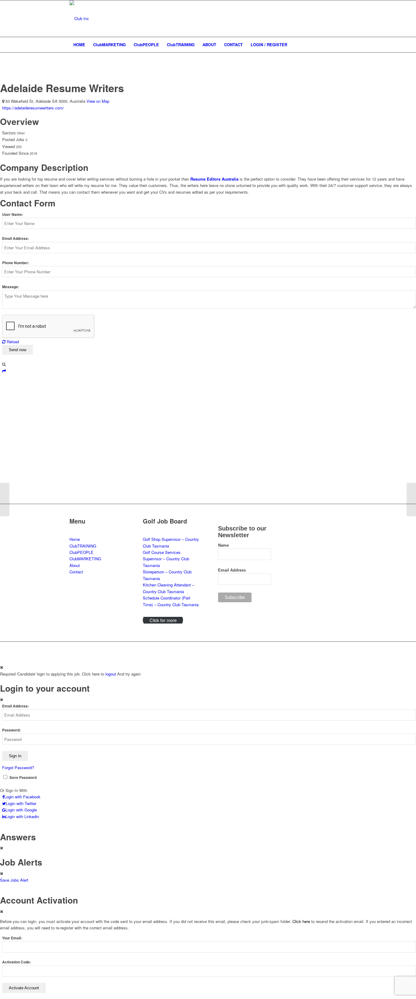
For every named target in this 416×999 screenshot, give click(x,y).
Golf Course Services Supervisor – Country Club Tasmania (166, 558)
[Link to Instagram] (332, 18)
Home (74, 539)
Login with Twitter (21, 803)
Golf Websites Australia (189, 649)
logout (110, 674)
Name (223, 545)
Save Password (23, 777)
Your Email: (12, 938)
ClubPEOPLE (81, 552)
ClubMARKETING (85, 559)
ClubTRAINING (82, 546)
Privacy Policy (221, 649)
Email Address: (15, 238)
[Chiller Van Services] (4, 499)
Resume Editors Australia (214, 179)
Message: (10, 286)
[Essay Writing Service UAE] (411, 499)
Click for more (163, 620)
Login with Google (21, 810)
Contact (76, 572)
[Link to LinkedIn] (323, 18)
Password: (11, 730)
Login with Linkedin (22, 816)
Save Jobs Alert (14, 880)
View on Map (97, 101)
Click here (301, 921)
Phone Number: (15, 262)
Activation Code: (16, 962)
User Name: (12, 214)
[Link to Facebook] (342, 18)
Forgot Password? (18, 767)
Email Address (232, 570)
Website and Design (147, 649)
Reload (12, 341)
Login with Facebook (22, 797)
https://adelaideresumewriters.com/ (33, 108)
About (74, 565)
